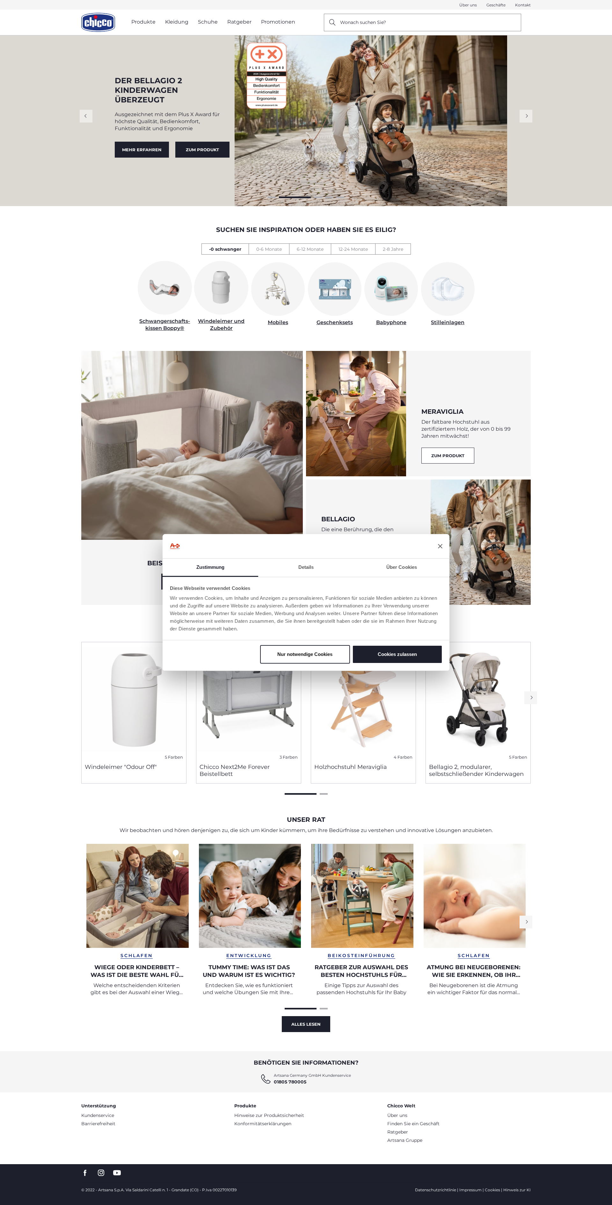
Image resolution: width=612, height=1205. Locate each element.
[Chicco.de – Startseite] (98, 22)
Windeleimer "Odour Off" (121, 766)
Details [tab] (306, 567)
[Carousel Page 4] (329, 197)
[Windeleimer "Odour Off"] (134, 700)
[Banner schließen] (440, 546)
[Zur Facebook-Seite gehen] (85, 1173)
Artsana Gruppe (404, 1140)
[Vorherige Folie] (86, 116)
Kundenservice (97, 1115)
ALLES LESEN (306, 1024)
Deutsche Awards (142, 147)
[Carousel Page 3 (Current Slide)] (306, 197)
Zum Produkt (447, 455)
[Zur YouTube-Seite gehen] (117, 1173)
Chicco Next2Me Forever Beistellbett (235, 770)
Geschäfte (496, 5)
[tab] (225, 249)
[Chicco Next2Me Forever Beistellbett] (248, 700)
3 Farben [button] (289, 757)
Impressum (470, 1189)
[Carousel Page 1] (272, 197)
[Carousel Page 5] (340, 197)
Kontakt (523, 5)
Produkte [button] (143, 22)
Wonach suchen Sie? (363, 22)
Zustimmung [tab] (210, 567)
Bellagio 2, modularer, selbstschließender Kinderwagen (476, 770)
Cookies (492, 1189)
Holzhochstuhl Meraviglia (350, 766)
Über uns (468, 5)
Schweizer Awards (202, 147)
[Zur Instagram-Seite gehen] (101, 1173)
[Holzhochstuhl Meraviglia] (363, 700)
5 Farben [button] (174, 757)
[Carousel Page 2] (283, 197)
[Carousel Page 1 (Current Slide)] (301, 794)
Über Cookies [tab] (401, 567)
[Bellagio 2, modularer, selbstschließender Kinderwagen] (478, 700)
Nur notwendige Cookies (304, 654)
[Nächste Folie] (526, 116)
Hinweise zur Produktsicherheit (269, 1115)
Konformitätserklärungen (262, 1124)
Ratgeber (397, 1132)
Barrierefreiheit (98, 1124)
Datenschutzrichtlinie (435, 1189)
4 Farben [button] (403, 757)
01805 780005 (290, 1082)
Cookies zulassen (397, 654)
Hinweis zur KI (517, 1189)
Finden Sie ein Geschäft (413, 1124)
